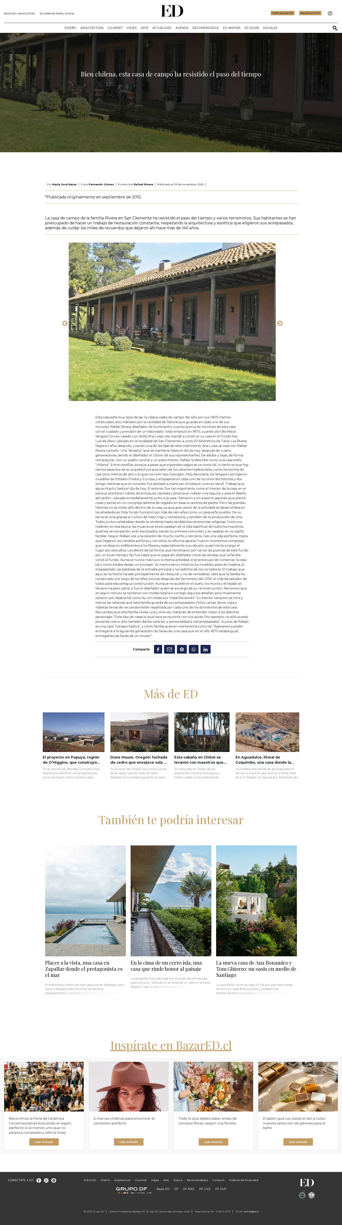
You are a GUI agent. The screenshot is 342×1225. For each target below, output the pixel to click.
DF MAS (188, 1189)
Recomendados (205, 28)
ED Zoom (251, 28)
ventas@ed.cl (251, 1211)
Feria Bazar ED (282, 13)
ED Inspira (231, 28)
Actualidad (162, 28)
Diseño (70, 28)
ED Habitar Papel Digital (57, 13)
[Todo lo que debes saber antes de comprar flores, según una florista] (213, 1087)
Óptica (177, 1180)
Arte (144, 28)
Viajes (132, 28)
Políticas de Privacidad (243, 1180)
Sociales (270, 28)
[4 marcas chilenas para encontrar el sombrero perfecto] (128, 1087)
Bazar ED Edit (310, 13)
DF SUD (220, 1189)
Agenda (182, 28)
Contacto (218, 1180)
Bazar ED (163, 1189)
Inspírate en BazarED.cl (171, 1045)
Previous (64, 322)
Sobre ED (90, 1180)
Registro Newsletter (19, 13)
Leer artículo (44, 1141)
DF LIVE (205, 1189)
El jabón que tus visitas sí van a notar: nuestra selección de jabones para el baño (294, 1123)
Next (279, 322)
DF (176, 1189)
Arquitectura (92, 28)
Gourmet (115, 28)
